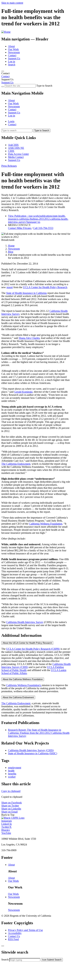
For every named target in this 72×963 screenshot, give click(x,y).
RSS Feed (13, 939)
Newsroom (14, 52)
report (10, 287)
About (11, 46)
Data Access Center (18, 154)
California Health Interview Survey (24, 622)
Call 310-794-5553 (43, 228)
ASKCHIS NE (16, 147)
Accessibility (15, 933)
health (11, 770)
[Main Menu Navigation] (2, 71)
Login (11, 121)
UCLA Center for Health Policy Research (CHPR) (33, 648)
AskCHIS (13, 144)
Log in (11, 61)
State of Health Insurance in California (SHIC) (32, 753)
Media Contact (16, 157)
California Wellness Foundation (45, 523)
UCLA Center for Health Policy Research (45, 287)
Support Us (14, 58)
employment (14, 767)
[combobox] (24, 960)
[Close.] (2, 945)
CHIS (11, 151)
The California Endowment (15, 463)
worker (12, 776)
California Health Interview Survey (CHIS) (31, 750)
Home (11, 245)
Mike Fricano (20, 228)
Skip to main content (12, 2)
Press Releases (9, 165)
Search (11, 64)
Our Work (13, 49)
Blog (10, 251)
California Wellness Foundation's (24, 685)
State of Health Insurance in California (26, 293)
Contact (12, 55)
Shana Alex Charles (29, 338)
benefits (12, 773)
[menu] (36, 105)
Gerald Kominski (23, 391)
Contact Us (14, 936)
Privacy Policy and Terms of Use (25, 930)
